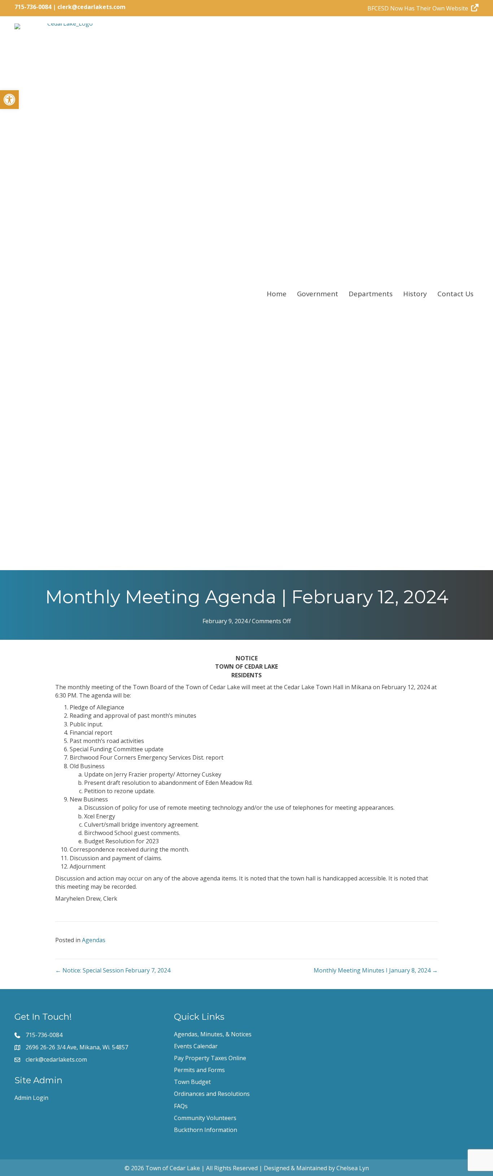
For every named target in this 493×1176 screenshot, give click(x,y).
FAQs (181, 1106)
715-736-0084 (32, 7)
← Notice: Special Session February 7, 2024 (112, 970)
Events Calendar (196, 1046)
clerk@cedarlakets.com (91, 7)
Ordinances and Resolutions (212, 1094)
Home (277, 293)
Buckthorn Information (205, 1130)
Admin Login (31, 1098)
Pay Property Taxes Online (210, 1058)
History (415, 293)
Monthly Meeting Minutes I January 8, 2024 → (376, 970)
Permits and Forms (199, 1070)
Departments (371, 293)
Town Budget (192, 1082)
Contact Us (455, 293)
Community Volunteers (205, 1118)
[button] (9, 99)
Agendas (93, 940)
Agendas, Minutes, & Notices (213, 1034)
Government (317, 293)
